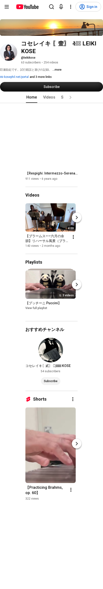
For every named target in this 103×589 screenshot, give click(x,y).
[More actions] (73, 237)
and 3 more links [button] (41, 77)
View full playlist (36, 308)
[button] (70, 97)
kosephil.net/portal (16, 77)
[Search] (51, 7)
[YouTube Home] (27, 6)
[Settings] (71, 7)
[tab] (31, 97)
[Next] (76, 217)
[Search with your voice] (61, 7)
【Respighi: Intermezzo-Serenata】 (51, 173)
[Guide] (7, 7)
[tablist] (51, 97)
